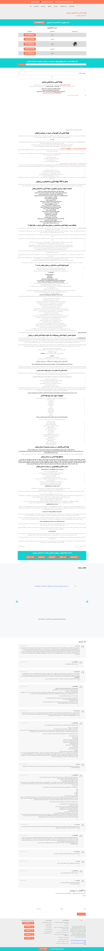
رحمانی (52, 34)
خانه (85, 15)
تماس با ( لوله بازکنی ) (63, 6)
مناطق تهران (49, 6)
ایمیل (61, 908)
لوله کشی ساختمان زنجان (76, 13)
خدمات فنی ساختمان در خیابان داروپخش (63, 932)
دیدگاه (84, 895)
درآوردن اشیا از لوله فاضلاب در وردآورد (63, 941)
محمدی (52, 44)
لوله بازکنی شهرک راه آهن (65, 930)
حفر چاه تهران (43, 6)
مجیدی (52, 53)
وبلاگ (30, 6)
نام (84, 908)
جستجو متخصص (21, 64)
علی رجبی (52, 39)
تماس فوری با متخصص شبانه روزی (58, 23)
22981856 (43, 353)
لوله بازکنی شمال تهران (81, 940)
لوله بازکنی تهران (71, 6)
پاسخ (79, 656)
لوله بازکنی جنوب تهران (81, 943)
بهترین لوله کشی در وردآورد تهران (64, 939)
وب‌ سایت (38, 908)
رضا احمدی (52, 49)
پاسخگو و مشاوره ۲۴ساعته (57, 949)
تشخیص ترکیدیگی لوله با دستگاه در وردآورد (62, 943)
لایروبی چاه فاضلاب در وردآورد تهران (63, 937)
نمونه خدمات (56, 6)
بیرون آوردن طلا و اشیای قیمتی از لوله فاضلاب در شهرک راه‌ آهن (52, 619)
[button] (19, 73)
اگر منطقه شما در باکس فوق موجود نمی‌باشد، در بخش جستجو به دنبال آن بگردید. (52, 61)
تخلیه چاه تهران (36, 6)
